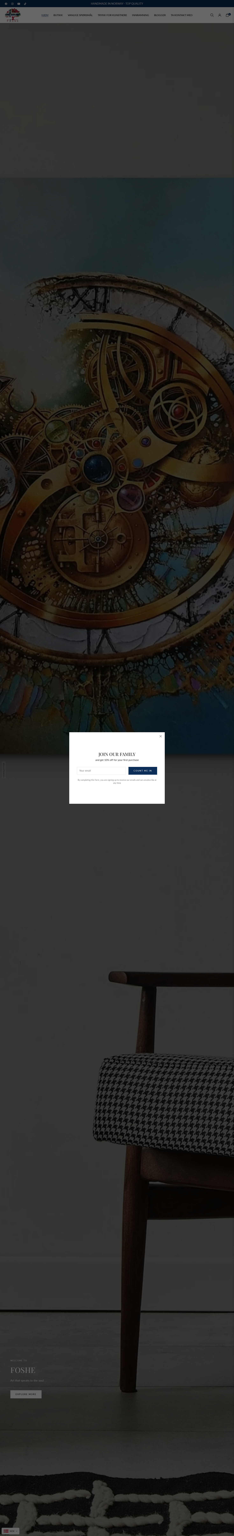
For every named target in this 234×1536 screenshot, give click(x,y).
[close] (160, 736)
